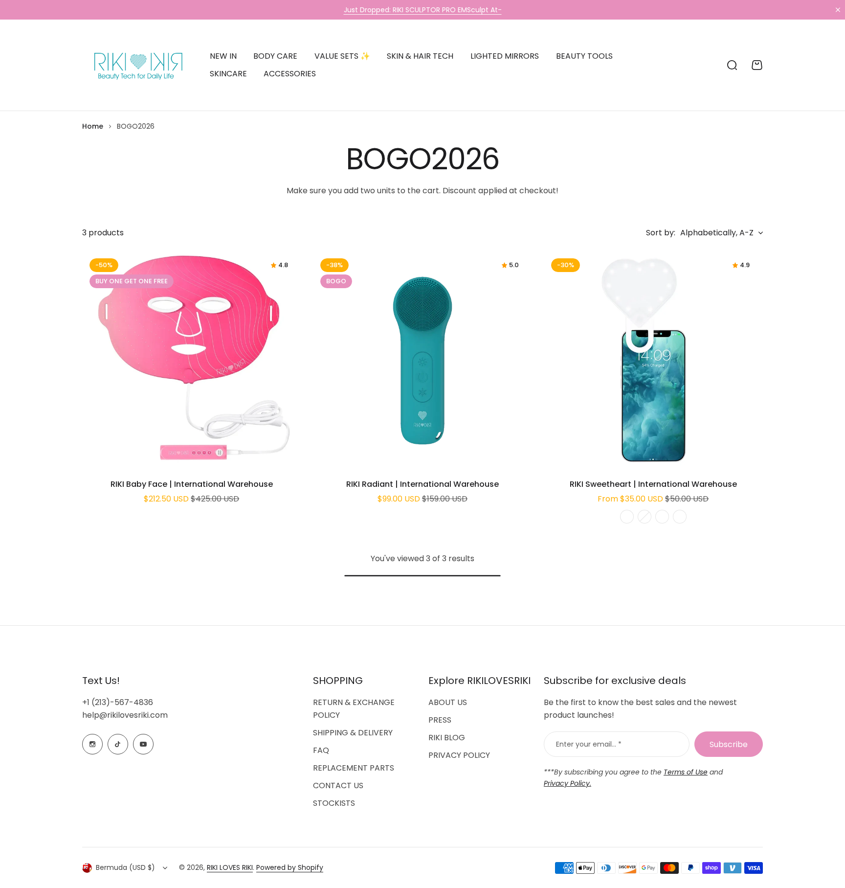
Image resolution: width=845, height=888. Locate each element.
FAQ (321, 750)
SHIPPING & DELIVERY (353, 732)
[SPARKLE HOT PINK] (679, 516)
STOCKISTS (334, 803)
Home (92, 126)
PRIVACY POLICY (459, 755)
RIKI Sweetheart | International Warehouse (653, 484)
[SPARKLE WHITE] (662, 516)
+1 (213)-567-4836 (117, 702)
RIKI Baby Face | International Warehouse (192, 484)
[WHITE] (627, 516)
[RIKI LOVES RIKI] (136, 65)
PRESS (439, 720)
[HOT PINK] (644, 516)
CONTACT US (338, 785)
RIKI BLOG (446, 737)
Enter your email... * (589, 744)
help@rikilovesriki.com (125, 715)
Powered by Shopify (289, 867)
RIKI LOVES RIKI (230, 867)
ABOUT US (447, 702)
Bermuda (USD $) (125, 867)
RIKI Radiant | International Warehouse (422, 484)
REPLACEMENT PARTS (353, 768)
